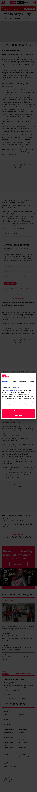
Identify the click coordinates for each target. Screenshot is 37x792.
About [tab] (32, 381)
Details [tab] (14, 381)
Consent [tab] (5, 381)
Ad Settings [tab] (22, 381)
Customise (18, 415)
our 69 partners (12, 390)
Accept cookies (18, 410)
